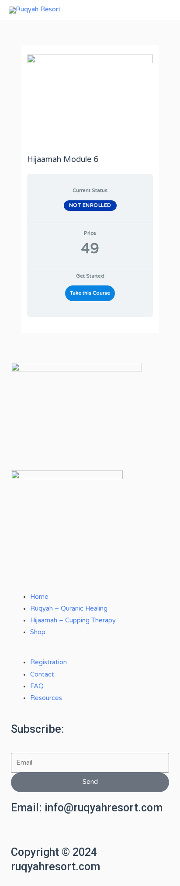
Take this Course (90, 293)
